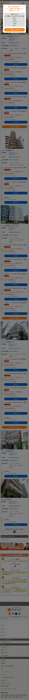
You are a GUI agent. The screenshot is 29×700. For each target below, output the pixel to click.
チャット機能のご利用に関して (14, 30)
